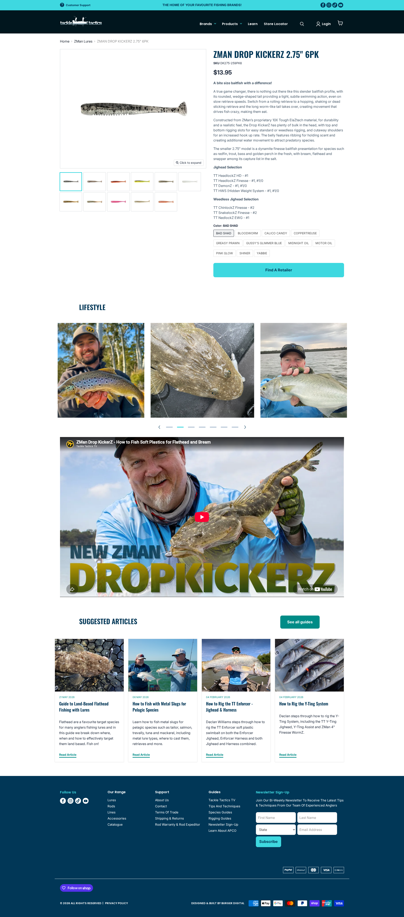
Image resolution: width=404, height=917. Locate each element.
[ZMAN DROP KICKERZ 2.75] (71, 181)
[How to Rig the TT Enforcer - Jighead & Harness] (236, 665)
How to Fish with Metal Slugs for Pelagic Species (159, 706)
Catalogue (115, 824)
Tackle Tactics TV (222, 800)
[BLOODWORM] (248, 238)
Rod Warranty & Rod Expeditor (177, 824)
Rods (111, 806)
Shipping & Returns (169, 818)
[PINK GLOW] (225, 258)
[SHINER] (245, 258)
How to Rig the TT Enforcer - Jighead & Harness (229, 706)
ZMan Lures (83, 41)
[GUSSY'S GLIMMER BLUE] (264, 247)
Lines (112, 812)
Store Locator (276, 23)
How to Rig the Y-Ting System (303, 703)
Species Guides (220, 812)
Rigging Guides (220, 818)
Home (64, 41)
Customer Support (78, 5)
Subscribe (268, 841)
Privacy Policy (116, 903)
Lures (112, 800)
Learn (253, 23)
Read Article (67, 754)
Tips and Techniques (224, 806)
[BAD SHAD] (224, 238)
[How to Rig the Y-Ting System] (309, 665)
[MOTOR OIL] (324, 247)
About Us (162, 800)
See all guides (300, 622)
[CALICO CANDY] (276, 238)
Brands (206, 23)
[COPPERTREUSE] (305, 238)
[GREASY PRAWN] (228, 247)
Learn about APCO (222, 831)
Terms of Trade (166, 812)
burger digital (232, 903)
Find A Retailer (278, 270)
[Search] (302, 24)
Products (230, 23)
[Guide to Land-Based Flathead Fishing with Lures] (89, 665)
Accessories (117, 818)
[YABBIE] (262, 258)
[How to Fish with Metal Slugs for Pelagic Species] (162, 665)
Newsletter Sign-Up (223, 824)
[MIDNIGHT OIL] (299, 247)
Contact (161, 806)
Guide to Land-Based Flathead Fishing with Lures (84, 706)
